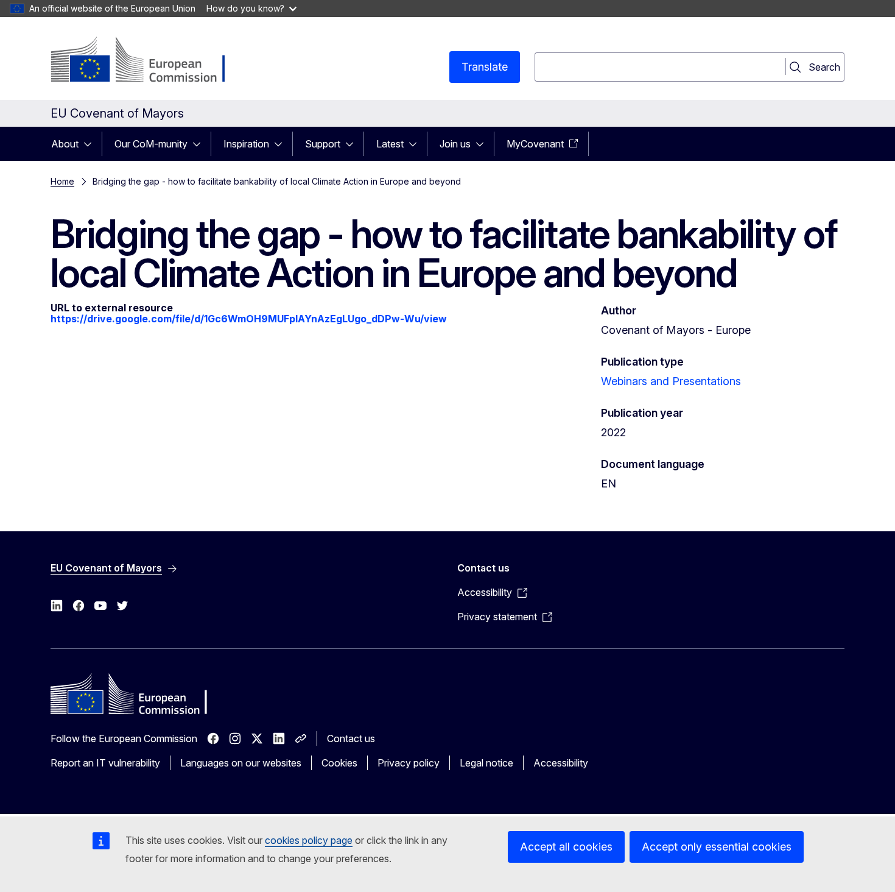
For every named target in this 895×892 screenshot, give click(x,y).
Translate (485, 66)
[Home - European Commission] (149, 61)
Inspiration (246, 144)
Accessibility (560, 763)
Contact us (351, 738)
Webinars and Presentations (671, 381)
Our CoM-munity (151, 144)
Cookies (339, 763)
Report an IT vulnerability (105, 763)
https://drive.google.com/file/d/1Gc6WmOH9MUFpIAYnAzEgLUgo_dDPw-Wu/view (249, 319)
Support (322, 144)
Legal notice (486, 763)
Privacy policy (408, 763)
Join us (455, 144)
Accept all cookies (566, 846)
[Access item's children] (91, 144)
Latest (390, 144)
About (65, 144)
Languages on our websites (240, 763)
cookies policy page (309, 840)
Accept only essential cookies (716, 846)
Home (62, 181)
